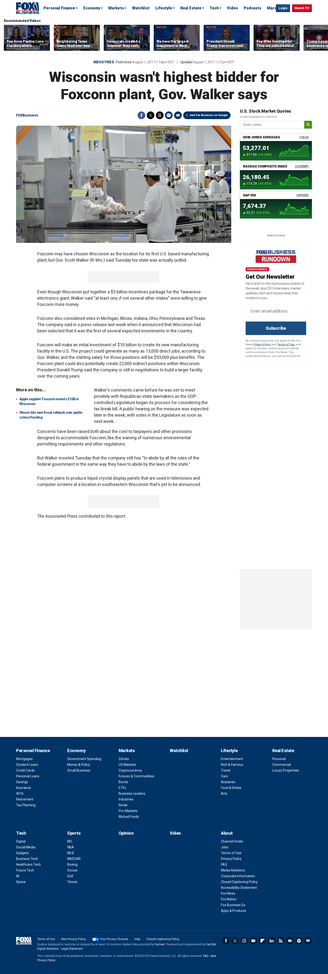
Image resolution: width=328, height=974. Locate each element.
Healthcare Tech (28, 864)
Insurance (23, 788)
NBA (70, 847)
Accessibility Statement (239, 888)
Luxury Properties (285, 770)
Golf (70, 876)
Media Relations (233, 870)
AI (17, 876)
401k (20, 793)
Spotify (299, 941)
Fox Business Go (233, 905)
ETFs (122, 788)
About (227, 833)
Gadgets (22, 853)
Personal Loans (27, 776)
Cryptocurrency (130, 770)
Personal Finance (59, 8)
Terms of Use (286, 344)
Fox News (228, 893)
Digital (20, 841)
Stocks (124, 759)
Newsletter (290, 941)
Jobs (224, 847)
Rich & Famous (232, 765)
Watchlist (141, 8)
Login (283, 8)
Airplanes (228, 782)
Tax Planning (26, 805)
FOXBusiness (27, 115)
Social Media (25, 847)
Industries (103, 62)
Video (232, 8)
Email (178, 115)
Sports (73, 833)
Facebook (141, 115)
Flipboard (262, 941)
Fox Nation (229, 899)
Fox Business (27, 8)
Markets (116, 8)
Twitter (150, 115)
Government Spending (84, 759)
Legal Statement (72, 948)
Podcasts (252, 8)
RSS (281, 941)
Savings (22, 782)
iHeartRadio (308, 941)
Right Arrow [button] (319, 38)
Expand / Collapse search (271, 8)
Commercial (281, 765)
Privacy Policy (262, 344)
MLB (70, 853)
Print (169, 115)
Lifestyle (163, 8)
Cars (224, 776)
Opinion (126, 833)
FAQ (224, 864)
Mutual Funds (129, 817)
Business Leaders (132, 793)
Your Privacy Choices (114, 939)
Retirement (24, 799)
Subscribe (276, 328)
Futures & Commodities (136, 776)
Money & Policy (78, 765)
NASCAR (74, 859)
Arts (224, 793)
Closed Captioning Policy (239, 882)
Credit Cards (25, 770)
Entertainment (232, 759)
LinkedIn (271, 941)
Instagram (244, 941)
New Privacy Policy (73, 939)
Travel (225, 770)
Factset (160, 944)
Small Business (78, 770)
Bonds (123, 782)
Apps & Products (233, 911)
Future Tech (25, 870)
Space (21, 882)
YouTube (253, 941)
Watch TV (302, 8)
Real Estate (190, 8)
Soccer (72, 870)
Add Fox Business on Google (209, 115)
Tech (214, 8)
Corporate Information (238, 876)
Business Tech (27, 859)
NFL (70, 841)
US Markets (127, 765)
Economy (91, 8)
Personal (279, 759)
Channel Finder (232, 841)
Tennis (72, 882)
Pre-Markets (128, 811)
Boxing (72, 864)
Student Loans (27, 765)
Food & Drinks (231, 788)
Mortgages (24, 759)
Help (137, 939)
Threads (160, 115)
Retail (123, 805)
